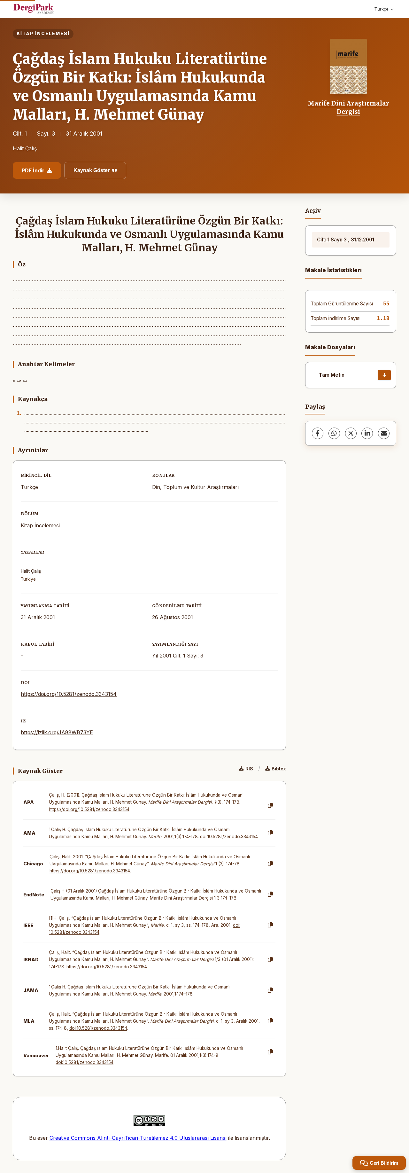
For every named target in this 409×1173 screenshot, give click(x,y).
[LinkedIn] (367, 433)
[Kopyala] (270, 805)
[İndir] (384, 375)
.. (18, 378)
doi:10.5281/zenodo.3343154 (229, 836)
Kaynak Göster (91, 170)
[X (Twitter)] (351, 433)
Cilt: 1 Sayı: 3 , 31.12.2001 (345, 240)
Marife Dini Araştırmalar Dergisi (348, 107)
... (25, 378)
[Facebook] (317, 433)
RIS (249, 768)
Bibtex (279, 768)
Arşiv (313, 210)
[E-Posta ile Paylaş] (384, 433)
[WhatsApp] (334, 433)
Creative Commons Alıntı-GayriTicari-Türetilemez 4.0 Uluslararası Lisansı (138, 1138)
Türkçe (381, 9)
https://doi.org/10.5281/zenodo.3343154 (69, 694)
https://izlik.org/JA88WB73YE (57, 732)
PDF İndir (33, 170)
